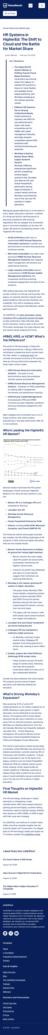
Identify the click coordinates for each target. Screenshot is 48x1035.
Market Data (24, 28)
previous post (27, 355)
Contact (6, 960)
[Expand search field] (42, 5)
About (5, 949)
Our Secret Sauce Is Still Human (17, 859)
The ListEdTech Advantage (14, 980)
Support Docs (8, 988)
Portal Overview (9, 1003)
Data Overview (9, 972)
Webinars (7, 991)
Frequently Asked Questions (15, 956)
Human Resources (10, 28)
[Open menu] (30, 6)
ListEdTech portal (32, 834)
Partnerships (8, 1011)
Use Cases (7, 1007)
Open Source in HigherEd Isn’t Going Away (22, 873)
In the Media (8, 953)
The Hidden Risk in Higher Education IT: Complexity (20, 887)
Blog (5, 976)
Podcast (6, 984)
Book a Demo (8, 1019)
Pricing (6, 1015)
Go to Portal (10, 13)
